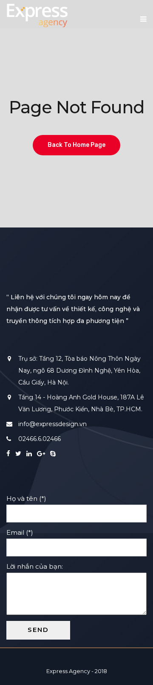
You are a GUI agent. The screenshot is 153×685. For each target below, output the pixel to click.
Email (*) (23, 532)
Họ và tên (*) (29, 498)
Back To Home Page (76, 145)
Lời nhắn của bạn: (38, 566)
